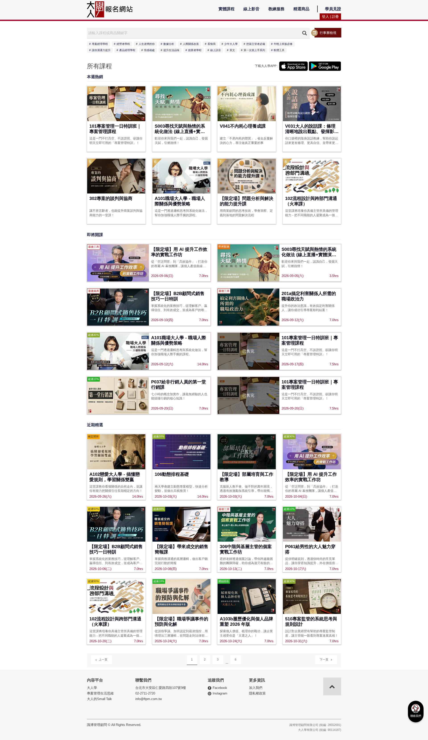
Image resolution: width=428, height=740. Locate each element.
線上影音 (251, 9)
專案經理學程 (100, 44)
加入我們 (255, 688)
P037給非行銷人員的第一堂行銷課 (178, 384)
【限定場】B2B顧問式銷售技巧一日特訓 (177, 296)
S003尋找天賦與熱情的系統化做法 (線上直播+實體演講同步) (180, 129)
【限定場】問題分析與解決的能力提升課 (246, 201)
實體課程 (226, 9)
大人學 (92, 688)
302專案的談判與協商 (110, 198)
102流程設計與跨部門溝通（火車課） (311, 201)
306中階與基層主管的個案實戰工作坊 (246, 549)
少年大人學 (231, 44)
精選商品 (301, 9)
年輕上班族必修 (283, 44)
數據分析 (168, 44)
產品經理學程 (127, 50)
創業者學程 (195, 50)
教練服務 (276, 9)
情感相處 (149, 50)
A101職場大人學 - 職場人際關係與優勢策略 (180, 201)
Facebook (220, 688)
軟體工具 (279, 50)
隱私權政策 (257, 693)
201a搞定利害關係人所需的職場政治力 (309, 296)
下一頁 (324, 659)
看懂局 (212, 44)
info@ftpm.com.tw (148, 699)
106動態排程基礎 (172, 474)
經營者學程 (123, 44)
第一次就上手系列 (254, 50)
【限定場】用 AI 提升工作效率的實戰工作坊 (179, 252)
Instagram (220, 693)
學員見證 (333, 9)
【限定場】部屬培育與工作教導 (246, 477)
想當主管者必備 (255, 44)
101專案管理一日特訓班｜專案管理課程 (115, 129)
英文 (232, 50)
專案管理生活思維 (100, 693)
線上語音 (215, 50)
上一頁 (103, 659)
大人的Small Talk (99, 699)
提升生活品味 (171, 50)
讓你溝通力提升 (101, 50)
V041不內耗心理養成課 (243, 126)
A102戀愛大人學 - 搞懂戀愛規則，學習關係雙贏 (114, 477)
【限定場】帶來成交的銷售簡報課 (181, 549)
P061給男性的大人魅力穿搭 (310, 549)
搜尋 (304, 33)
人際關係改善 (191, 44)
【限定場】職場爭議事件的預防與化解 (181, 621)
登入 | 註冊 (330, 17)
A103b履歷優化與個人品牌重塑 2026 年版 (246, 621)
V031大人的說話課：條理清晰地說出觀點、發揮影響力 (312, 129)
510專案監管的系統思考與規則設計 (311, 621)
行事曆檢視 (328, 33)
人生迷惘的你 (147, 44)
